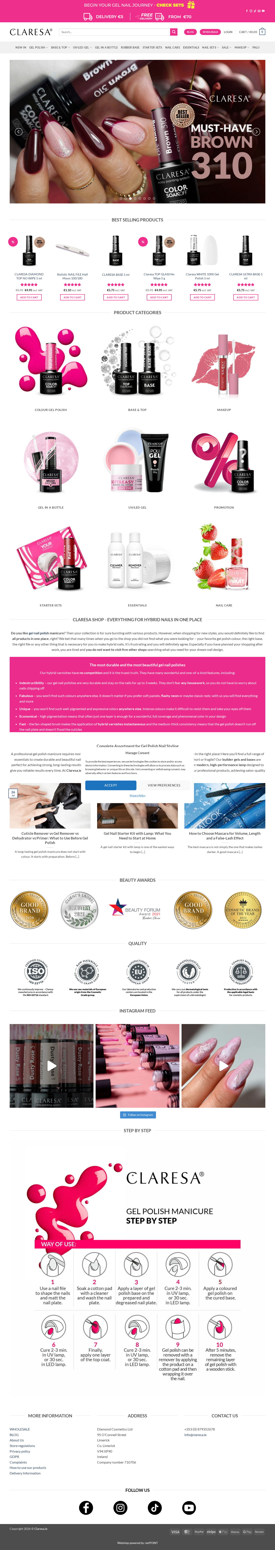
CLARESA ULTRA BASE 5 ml (246, 276)
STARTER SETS (152, 47)
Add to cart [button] (29, 297)
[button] (228, 32)
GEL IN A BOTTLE (106, 47)
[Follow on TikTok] (255, 11)
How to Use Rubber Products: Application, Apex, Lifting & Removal (225, 835)
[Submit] (173, 32)
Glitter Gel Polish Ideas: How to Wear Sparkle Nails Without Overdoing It (50, 835)
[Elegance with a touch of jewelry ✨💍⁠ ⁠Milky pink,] (223, 1066)
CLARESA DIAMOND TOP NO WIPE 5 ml (29, 276)
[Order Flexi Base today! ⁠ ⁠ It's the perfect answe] (137, 1066)
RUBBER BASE (130, 47)
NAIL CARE (172, 47)
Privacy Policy (137, 795)
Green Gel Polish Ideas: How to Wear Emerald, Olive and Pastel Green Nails (137, 835)
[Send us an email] (259, 11)
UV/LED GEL (81, 47)
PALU (256, 47)
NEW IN (20, 47)
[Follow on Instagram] (251, 11)
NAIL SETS (209, 47)
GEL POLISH (37, 47)
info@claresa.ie (195, 1435)
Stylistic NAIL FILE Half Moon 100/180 (72, 276)
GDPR (14, 1457)
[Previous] (19, 131)
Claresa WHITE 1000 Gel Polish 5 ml (202, 276)
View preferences (164, 785)
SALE (225, 47)
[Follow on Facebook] (247, 11)
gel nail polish (39, 633)
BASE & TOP (59, 47)
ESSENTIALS (191, 47)
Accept (110, 785)
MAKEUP (241, 47)
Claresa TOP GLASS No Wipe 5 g (159, 276)
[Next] (256, 131)
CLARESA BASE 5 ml (116, 274)
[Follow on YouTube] (263, 11)
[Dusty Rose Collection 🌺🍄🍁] (51, 1066)
